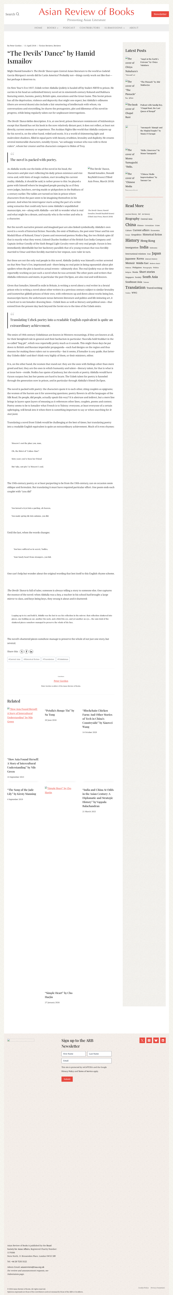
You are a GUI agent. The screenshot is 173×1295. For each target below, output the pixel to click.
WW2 (134, 292)
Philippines (137, 267)
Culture (128, 230)
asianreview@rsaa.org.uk (32, 1267)
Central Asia (14, 659)
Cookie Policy (143, 1288)
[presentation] (23, 731)
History (132, 240)
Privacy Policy (67, 1071)
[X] (22, 652)
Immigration (131, 247)
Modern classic (155, 263)
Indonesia (153, 248)
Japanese (130, 258)
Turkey (127, 293)
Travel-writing (154, 287)
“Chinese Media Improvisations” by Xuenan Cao (148, 177)
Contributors (90, 27)
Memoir (130, 263)
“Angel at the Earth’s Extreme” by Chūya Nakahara (149, 62)
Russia (135, 272)
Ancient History (131, 214)
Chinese (140, 225)
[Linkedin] (163, 1040)
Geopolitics (136, 234)
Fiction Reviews (46, 45)
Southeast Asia (133, 281)
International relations (135, 253)
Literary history (151, 259)
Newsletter (160, 14)
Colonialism (149, 225)
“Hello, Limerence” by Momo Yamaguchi (150, 152)
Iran (149, 254)
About (134, 27)
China (130, 224)
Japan (156, 253)
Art (139, 214)
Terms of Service (85, 1071)
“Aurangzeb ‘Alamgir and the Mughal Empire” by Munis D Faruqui (151, 130)
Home (39, 27)
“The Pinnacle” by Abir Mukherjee (150, 83)
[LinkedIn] (31, 652)
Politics (156, 267)
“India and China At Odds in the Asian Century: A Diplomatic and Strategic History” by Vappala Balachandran (98, 798)
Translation (48, 659)
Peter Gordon (16, 45)
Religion (128, 272)
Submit (67, 1079)
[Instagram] (149, 1040)
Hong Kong (148, 241)
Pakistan (128, 268)
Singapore (129, 277)
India (144, 247)
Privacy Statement (158, 1288)
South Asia (150, 277)
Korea (140, 258)
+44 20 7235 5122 (19, 1261)
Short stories (147, 272)
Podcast (69, 27)
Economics (155, 230)
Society (138, 277)
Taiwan (146, 282)
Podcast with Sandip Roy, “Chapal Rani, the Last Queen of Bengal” (151, 107)
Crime (157, 225)
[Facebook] (26, 652)
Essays (127, 235)
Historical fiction (31, 659)
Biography (132, 218)
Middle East (142, 263)
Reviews (57, 45)
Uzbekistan (62, 659)
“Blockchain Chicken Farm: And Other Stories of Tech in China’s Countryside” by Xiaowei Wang (97, 718)
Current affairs (141, 230)
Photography (147, 268)
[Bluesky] (156, 1040)
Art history (146, 214)
